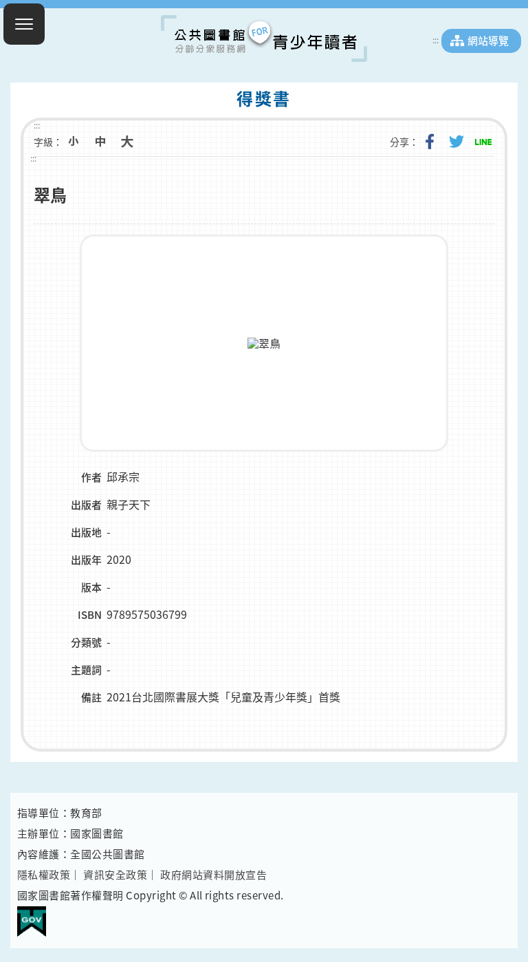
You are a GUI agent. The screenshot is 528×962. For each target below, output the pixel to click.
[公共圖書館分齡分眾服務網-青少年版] (264, 38)
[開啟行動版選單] (24, 24)
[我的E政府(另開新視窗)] (31, 915)
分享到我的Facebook (430, 142)
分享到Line (483, 142)
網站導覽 (488, 40)
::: (435, 40)
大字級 (127, 142)
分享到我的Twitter (457, 142)
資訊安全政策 (115, 874)
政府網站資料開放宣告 (213, 874)
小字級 (74, 142)
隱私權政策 (43, 874)
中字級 (100, 142)
